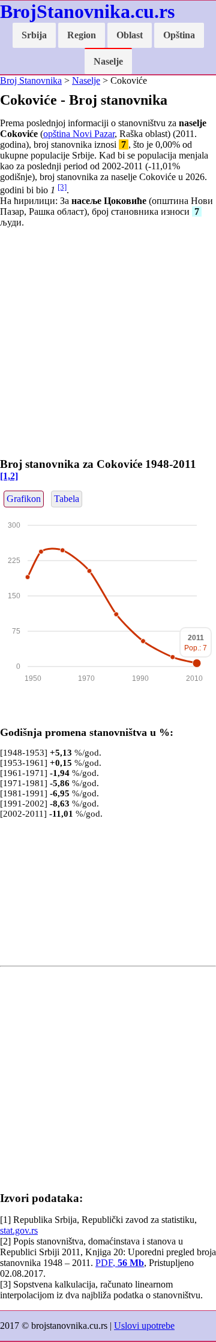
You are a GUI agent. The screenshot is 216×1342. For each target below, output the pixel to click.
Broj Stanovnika (31, 80)
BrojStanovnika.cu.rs (87, 11)
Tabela (66, 499)
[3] (62, 186)
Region (81, 35)
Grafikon (24, 499)
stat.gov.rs (19, 1230)
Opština (179, 35)
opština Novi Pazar (79, 134)
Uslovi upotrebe (144, 1325)
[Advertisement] (108, 345)
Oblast (129, 35)
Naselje (108, 61)
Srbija (34, 35)
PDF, (119, 1263)
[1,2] (9, 476)
